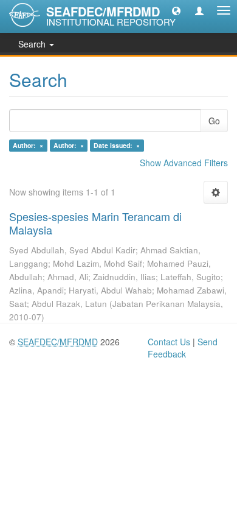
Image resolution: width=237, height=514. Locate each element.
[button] (176, 10)
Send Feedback (183, 348)
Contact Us (169, 342)
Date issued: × (117, 145)
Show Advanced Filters (184, 163)
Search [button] (33, 44)
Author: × (28, 145)
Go (214, 120)
